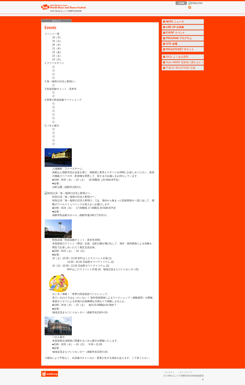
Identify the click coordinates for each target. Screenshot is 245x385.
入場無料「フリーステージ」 (68, 168)
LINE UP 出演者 (175, 27)
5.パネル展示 (52, 125)
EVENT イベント (175, 32)
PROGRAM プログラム (179, 38)
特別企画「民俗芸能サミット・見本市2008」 (77, 239)
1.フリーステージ (54, 63)
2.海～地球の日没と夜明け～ (61, 81)
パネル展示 (58, 337)
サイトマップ (185, 372)
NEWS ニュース (175, 21)
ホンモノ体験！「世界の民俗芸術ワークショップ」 (80, 294)
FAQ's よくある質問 (177, 56)
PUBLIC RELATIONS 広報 (180, 67)
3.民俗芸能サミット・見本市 (61, 88)
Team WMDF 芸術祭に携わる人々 (184, 62)
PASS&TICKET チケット (180, 49)
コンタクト (169, 372)
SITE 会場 (171, 43)
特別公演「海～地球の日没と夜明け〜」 (74, 196)
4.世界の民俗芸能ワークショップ (63, 99)
